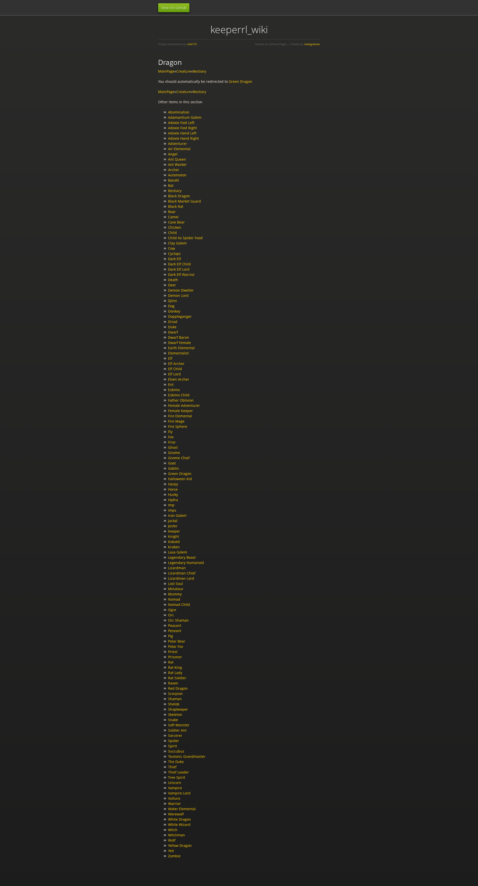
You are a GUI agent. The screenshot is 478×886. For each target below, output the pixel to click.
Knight (173, 536)
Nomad (174, 599)
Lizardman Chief (181, 573)
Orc (171, 615)
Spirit (172, 746)
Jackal (173, 520)
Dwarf (173, 332)
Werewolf (176, 814)
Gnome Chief (179, 457)
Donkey (174, 311)
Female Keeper (180, 410)
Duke (172, 327)
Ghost (173, 447)
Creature (183, 71)
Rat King (175, 667)
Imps (172, 510)
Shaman (175, 698)
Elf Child (175, 368)
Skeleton (175, 714)
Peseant (174, 630)
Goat (172, 463)
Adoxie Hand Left (182, 133)
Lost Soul (175, 583)
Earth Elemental (181, 347)
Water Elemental (182, 808)
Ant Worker (177, 164)
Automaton (177, 175)
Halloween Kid (180, 478)
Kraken (174, 547)
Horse (173, 489)
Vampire (175, 787)
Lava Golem (177, 552)
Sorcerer (175, 735)
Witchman (176, 835)
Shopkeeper (178, 709)
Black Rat (175, 206)
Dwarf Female (179, 342)
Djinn (172, 300)
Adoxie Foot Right (182, 127)
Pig (170, 636)
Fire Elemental (180, 416)
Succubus (176, 751)
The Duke (176, 761)
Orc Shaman (178, 620)
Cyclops (174, 253)
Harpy (173, 484)
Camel (173, 217)
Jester (173, 526)
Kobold (174, 541)
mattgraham (312, 44)
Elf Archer (176, 363)
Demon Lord (178, 295)
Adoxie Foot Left (181, 122)
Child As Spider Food (185, 237)
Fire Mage (176, 421)
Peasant (174, 625)
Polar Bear (176, 641)
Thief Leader (178, 772)
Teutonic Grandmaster (186, 756)
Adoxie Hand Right (183, 138)
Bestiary (199, 71)
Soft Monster (178, 725)
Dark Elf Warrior (181, 274)
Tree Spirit (176, 777)
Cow (171, 248)
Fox (171, 437)
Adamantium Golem (184, 117)
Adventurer (177, 143)
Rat (171, 662)
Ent (171, 384)
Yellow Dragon (180, 845)
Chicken (174, 227)
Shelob (173, 704)
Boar (172, 211)
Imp (171, 505)
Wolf (172, 840)
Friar (172, 442)
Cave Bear (176, 222)
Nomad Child (179, 604)
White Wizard (179, 824)
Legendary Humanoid (186, 562)
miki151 (192, 44)
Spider (173, 740)
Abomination (178, 112)
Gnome (174, 452)
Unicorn (174, 782)
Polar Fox (175, 646)
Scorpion (175, 693)
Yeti (171, 850)
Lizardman (177, 567)
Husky (173, 494)
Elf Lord (174, 374)
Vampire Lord (179, 793)
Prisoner (175, 657)
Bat (171, 185)
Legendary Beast (182, 557)
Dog (171, 306)
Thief (172, 767)
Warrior (174, 803)
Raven (173, 683)
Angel (173, 154)
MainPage (166, 71)
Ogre (172, 609)
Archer (173, 169)
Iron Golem (177, 515)
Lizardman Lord (181, 578)
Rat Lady (175, 672)
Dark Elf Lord (178, 269)
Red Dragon (178, 688)
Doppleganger (180, 316)
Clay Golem (177, 243)
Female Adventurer (184, 405)
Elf (170, 358)
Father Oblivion (181, 400)
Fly (170, 431)
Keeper (174, 531)
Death (173, 279)
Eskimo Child (178, 395)
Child (172, 232)
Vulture (174, 798)
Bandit (173, 180)
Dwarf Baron (178, 337)
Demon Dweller (181, 290)
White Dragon (179, 819)
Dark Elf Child (179, 264)
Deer (172, 285)
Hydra (173, 499)
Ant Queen (177, 159)
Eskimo (174, 389)
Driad (172, 321)
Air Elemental (179, 148)
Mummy (175, 594)
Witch (173, 829)
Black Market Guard (184, 201)
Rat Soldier (177, 677)
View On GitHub (173, 7)
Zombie (174, 856)
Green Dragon (240, 81)
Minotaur (175, 588)
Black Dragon (179, 196)
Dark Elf (174, 258)
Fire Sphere (177, 426)
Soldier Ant (177, 730)
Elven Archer (178, 379)
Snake (173, 719)
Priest (173, 651)
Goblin (173, 468)
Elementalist (178, 353)
